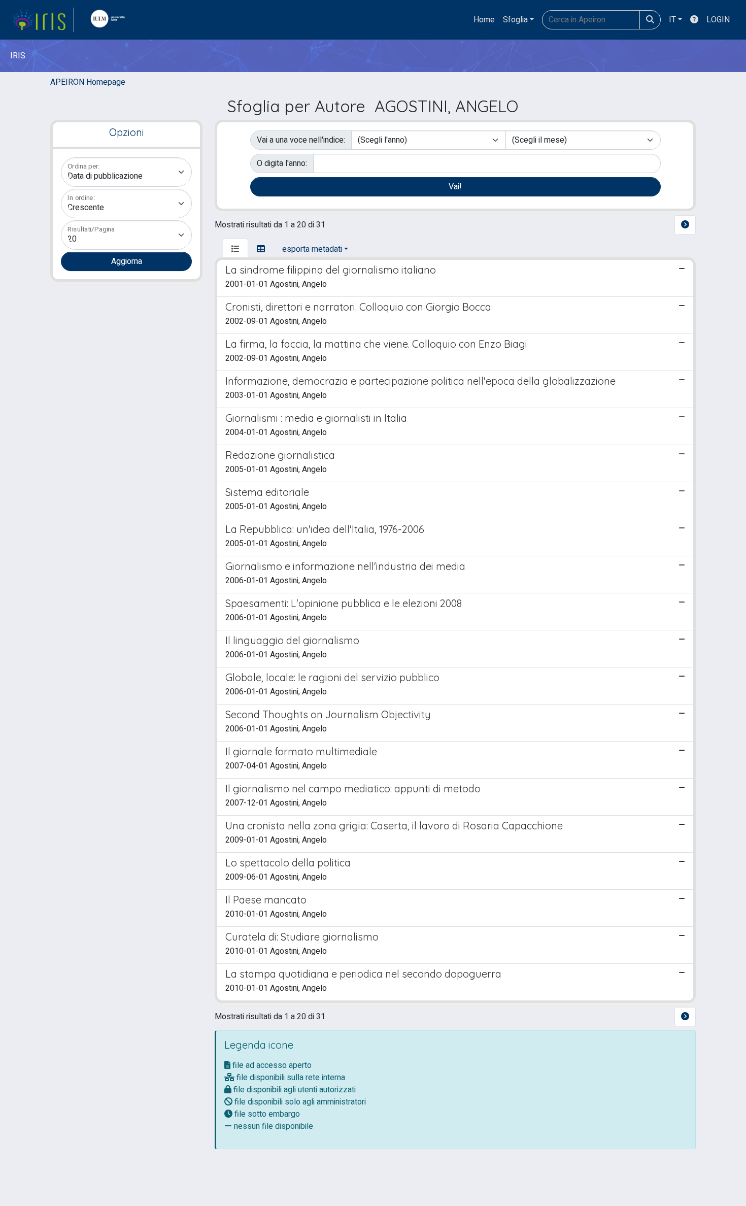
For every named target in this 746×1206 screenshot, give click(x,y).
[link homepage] (43, 20)
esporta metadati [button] (312, 249)
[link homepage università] (110, 20)
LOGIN (718, 20)
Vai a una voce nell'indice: (301, 140)
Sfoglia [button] (515, 20)
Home (484, 20)
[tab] (235, 249)
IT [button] (672, 20)
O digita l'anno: (282, 163)
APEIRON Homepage (87, 82)
